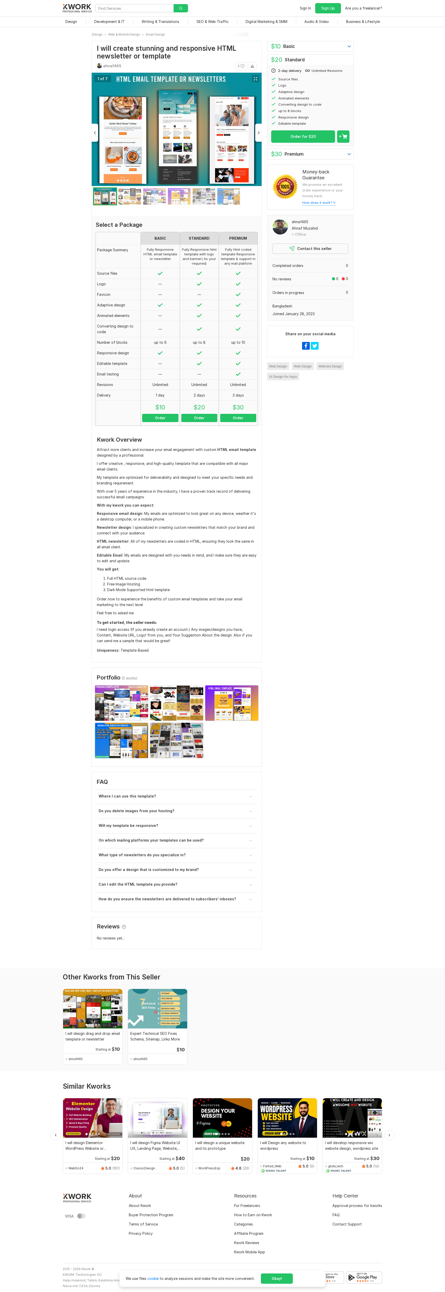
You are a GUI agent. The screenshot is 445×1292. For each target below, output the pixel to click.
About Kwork (140, 1205)
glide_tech (335, 1166)
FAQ (336, 1215)
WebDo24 (76, 1168)
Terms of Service (143, 1224)
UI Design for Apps (283, 376)
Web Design (278, 366)
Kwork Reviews (246, 1242)
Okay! (277, 1278)
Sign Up (328, 8)
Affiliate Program (248, 1233)
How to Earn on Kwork (253, 1215)
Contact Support (347, 1224)
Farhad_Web (272, 1166)
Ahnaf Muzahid (305, 228)
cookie (153, 1278)
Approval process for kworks (357, 1205)
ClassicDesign (144, 1168)
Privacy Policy (141, 1233)
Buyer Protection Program (151, 1215)
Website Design (330, 366)
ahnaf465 (300, 222)
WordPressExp (209, 1168)
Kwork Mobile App (249, 1252)
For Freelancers (247, 1205)
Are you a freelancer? (363, 8)
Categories (243, 1224)
